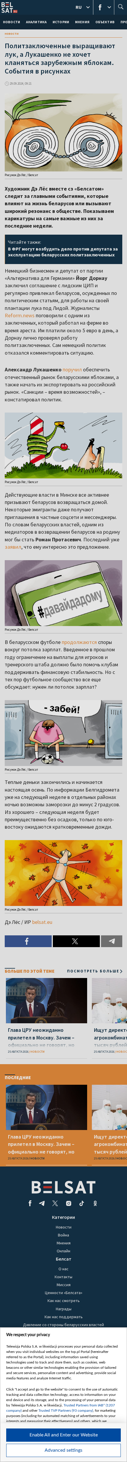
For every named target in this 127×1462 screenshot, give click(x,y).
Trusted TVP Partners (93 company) (65, 1410)
